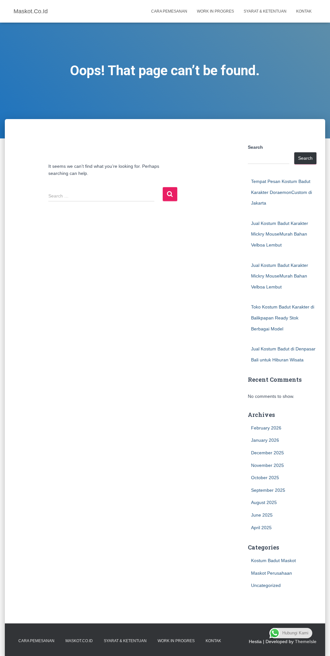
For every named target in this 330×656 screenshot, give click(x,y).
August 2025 (264, 502)
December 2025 (267, 452)
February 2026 (266, 427)
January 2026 (265, 440)
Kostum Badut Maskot (273, 560)
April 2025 (261, 527)
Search (255, 147)
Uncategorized (266, 585)
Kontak (304, 11)
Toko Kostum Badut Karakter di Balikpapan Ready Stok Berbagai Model (282, 317)
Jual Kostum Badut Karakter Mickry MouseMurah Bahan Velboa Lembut (279, 234)
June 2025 (262, 515)
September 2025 (268, 490)
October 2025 (265, 477)
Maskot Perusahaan (271, 573)
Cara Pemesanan (169, 11)
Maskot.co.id (79, 641)
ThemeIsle (305, 641)
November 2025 (267, 465)
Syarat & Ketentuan (265, 11)
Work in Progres (215, 11)
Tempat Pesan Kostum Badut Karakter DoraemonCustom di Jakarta (281, 192)
